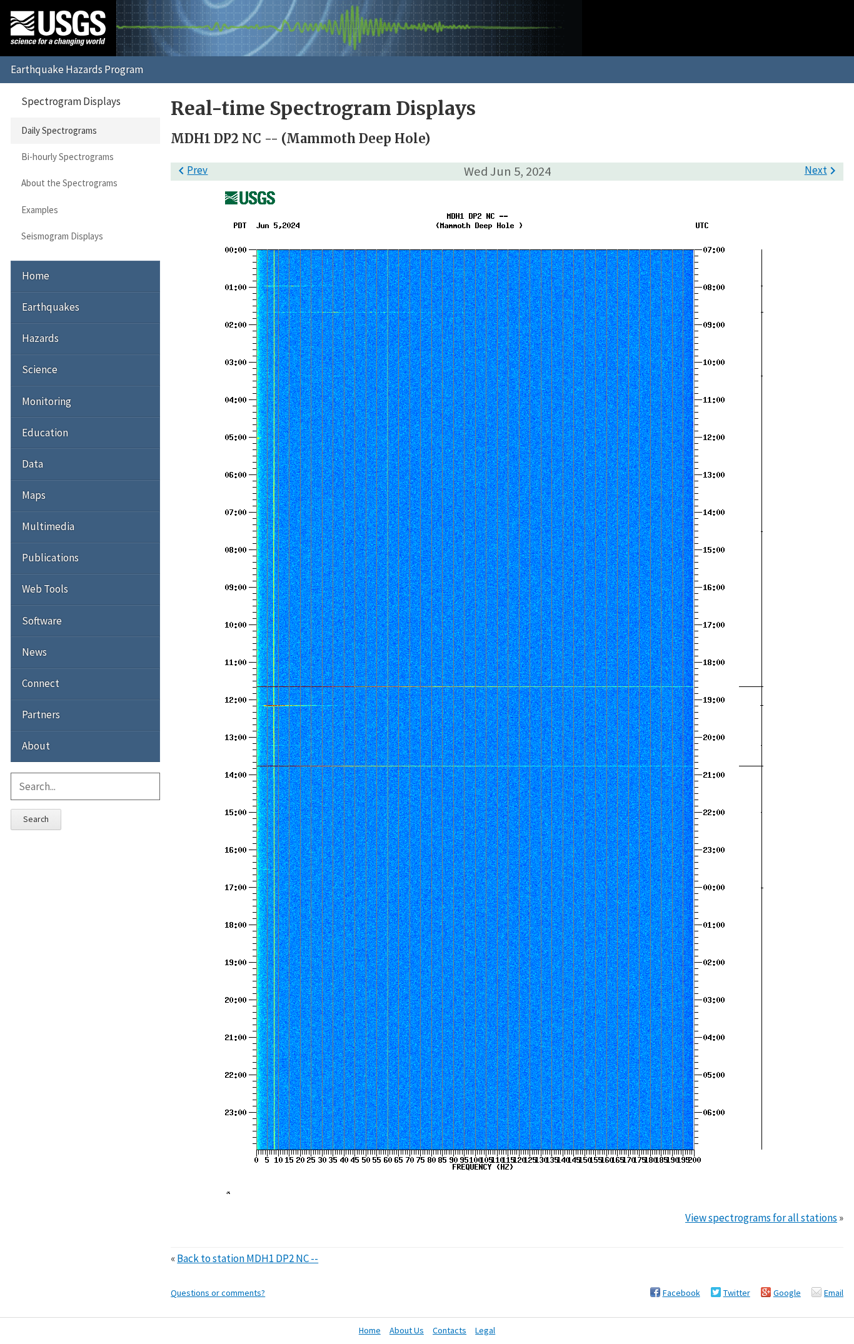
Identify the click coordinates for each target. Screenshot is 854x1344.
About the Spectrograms (69, 183)
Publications (50, 557)
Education (45, 432)
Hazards (40, 338)
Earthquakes (50, 307)
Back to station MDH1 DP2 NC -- (247, 1258)
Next (822, 170)
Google (787, 1292)
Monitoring (46, 401)
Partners (41, 714)
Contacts (449, 1330)
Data (32, 464)
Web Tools (45, 589)
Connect (40, 683)
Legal (485, 1330)
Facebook (681, 1292)
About (36, 746)
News (34, 652)
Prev (191, 170)
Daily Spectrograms (59, 130)
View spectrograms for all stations (761, 1218)
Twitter (736, 1292)
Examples (39, 210)
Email (833, 1292)
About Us (406, 1330)
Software (42, 621)
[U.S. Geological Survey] (58, 28)
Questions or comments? (218, 1292)
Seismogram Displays (62, 236)
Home (35, 276)
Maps (34, 495)
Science (40, 369)
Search (36, 819)
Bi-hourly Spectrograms (67, 157)
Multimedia (48, 526)
